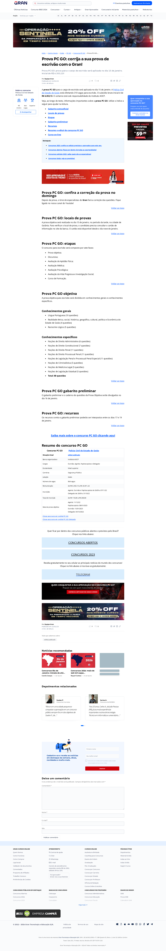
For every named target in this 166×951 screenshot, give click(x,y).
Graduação (89, 862)
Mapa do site (98, 924)
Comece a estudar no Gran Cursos (83, 592)
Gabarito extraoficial (58, 108)
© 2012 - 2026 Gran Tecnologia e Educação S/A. (33, 924)
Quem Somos (18, 852)
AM (65, 15)
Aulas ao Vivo (125, 859)
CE (76, 15)
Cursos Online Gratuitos (93, 886)
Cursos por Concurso (92, 869)
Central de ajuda (56, 852)
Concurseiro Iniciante (110, 10)
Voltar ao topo (117, 208)
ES (83, 15)
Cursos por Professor (92, 879)
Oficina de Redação (92, 883)
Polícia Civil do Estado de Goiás (84, 450)
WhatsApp (54, 859)
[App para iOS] (125, 924)
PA (106, 15)
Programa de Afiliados (21, 873)
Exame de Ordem (91, 859)
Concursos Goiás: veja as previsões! (61, 158)
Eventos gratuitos (122, 3)
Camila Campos (47, 676)
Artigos (77, 10)
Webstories (147, 10)
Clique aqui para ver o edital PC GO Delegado (59, 519)
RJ (123, 15)
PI (116, 15)
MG (95, 15)
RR (133, 15)
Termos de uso (83, 924)
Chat (52, 856)
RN (126, 15)
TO (151, 15)
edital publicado (74, 455)
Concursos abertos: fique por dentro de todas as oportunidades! (72, 150)
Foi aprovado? (59, 876)
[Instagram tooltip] (136, 924)
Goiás (62, 53)
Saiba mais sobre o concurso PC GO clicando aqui (83, 435)
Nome (44, 812)
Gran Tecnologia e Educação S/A (69, 937)
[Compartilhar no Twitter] (114, 81)
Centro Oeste (53, 53)
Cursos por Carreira (92, 873)
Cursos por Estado (91, 876)
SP (147, 15)
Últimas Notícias (21, 10)
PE (113, 15)
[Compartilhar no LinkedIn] (116, 81)
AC (58, 15)
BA (72, 15)
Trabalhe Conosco (19, 876)
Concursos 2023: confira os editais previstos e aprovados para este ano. (75, 145)
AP (69, 15)
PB (109, 15)
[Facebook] (144, 924)
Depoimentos (125, 852)
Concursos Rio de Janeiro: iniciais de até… (53, 672)
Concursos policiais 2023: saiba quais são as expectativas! (69, 154)
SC (140, 15)
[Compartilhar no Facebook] (111, 81)
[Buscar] (35, 4)
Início (44, 53)
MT (102, 15)
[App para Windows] (117, 924)
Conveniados (17, 869)
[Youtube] (132, 924)
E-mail (45, 820)
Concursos (55, 10)
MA (91, 15)
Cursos (66, 10)
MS (98, 15)
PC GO (69, 53)
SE (144, 15)
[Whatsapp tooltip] (140, 924)
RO (130, 15)
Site (43, 828)
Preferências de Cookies (22, 879)
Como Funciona (18, 856)
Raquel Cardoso (76, 676)
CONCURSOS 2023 (83, 554)
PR (119, 15)
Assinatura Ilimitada (142, 3)
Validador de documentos (22, 866)
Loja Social (17, 862)
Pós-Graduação (90, 866)
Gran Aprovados (91, 10)
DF (80, 15)
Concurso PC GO (79, 53)
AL (62, 15)
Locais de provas (56, 113)
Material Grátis (125, 856)
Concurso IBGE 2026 (39, 10)
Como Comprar (18, 859)
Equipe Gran (49, 79)
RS (137, 15)
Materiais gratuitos (130, 10)
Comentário (46, 786)
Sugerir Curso (125, 866)
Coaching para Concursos (94, 856)
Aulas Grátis (124, 862)
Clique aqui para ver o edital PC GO (55, 516)
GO (87, 15)
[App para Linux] (121, 924)
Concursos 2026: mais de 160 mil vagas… (82, 672)
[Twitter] (148, 924)
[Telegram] (152, 924)
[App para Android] (129, 924)
